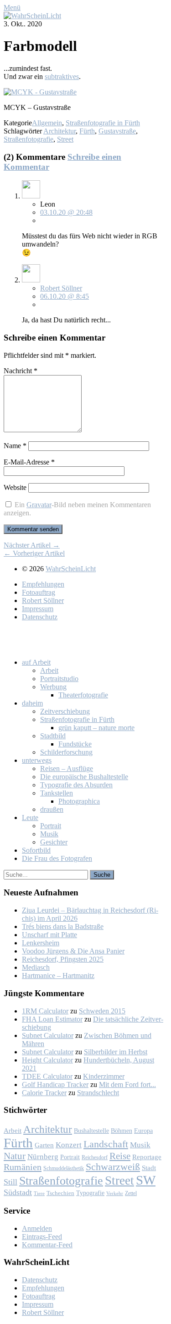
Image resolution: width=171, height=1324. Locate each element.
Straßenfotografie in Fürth (103, 123)
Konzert (69, 1145)
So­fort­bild (36, 850)
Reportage (146, 1157)
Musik (140, 1145)
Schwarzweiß (113, 1166)
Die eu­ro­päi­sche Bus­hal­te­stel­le (84, 777)
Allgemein (47, 123)
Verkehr (114, 1193)
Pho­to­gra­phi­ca (79, 801)
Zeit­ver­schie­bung (65, 711)
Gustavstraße (117, 131)
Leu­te (30, 817)
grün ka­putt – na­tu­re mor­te (96, 727)
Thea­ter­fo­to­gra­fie (83, 695)
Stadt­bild (53, 736)
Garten (44, 1145)
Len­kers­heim (40, 943)
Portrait (70, 1157)
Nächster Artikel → (32, 545)
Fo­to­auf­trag (38, 592)
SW (145, 1180)
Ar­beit (49, 670)
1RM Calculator (45, 1011)
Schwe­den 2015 (102, 1011)
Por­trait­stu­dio (59, 678)
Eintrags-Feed (42, 1236)
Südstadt (18, 1192)
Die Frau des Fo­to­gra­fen (57, 858)
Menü (12, 7)
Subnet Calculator (47, 1035)
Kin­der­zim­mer (103, 1076)
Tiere (39, 1193)
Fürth (87, 131)
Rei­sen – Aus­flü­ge (66, 768)
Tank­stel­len (56, 793)
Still (10, 1181)
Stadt (149, 1167)
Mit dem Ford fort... (127, 1084)
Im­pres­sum (37, 609)
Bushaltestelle (91, 1130)
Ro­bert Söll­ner (43, 600)
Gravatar (39, 505)
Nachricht (20, 371)
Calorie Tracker (44, 1093)
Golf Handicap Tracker (55, 1084)
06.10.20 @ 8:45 (64, 296)
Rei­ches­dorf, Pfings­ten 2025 (63, 959)
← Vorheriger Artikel (34, 553)
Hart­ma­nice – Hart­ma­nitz (58, 975)
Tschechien (60, 1193)
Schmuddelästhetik (63, 1168)
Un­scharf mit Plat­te (49, 935)
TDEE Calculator (47, 1076)
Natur (15, 1156)
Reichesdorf (95, 1157)
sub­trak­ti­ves (62, 76)
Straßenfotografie (28, 139)
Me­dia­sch (36, 967)
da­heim (32, 703)
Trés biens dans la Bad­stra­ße (63, 926)
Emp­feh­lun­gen (43, 584)
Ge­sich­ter (53, 842)
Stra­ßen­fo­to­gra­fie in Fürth (77, 719)
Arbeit (12, 1130)
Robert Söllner (61, 288)
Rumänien (22, 1167)
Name (15, 446)
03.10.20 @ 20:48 (66, 212)
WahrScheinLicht (71, 569)
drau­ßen (51, 809)
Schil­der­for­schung (66, 752)
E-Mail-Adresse (29, 462)
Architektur (59, 131)
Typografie (90, 1192)
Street (65, 139)
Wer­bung (53, 687)
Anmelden (37, 1228)
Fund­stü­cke (75, 744)
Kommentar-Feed (47, 1245)
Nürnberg (42, 1156)
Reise (119, 1156)
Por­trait (50, 826)
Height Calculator (47, 1060)
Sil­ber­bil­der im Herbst (115, 1052)
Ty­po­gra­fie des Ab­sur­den (76, 785)
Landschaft (105, 1144)
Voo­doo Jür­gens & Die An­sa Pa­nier (73, 951)
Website (15, 487)
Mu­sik (49, 834)
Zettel (131, 1193)
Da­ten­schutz (39, 617)
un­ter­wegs (37, 760)
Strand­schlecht (98, 1093)
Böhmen (121, 1130)
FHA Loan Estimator (52, 1019)
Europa (143, 1130)
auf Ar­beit (36, 662)
